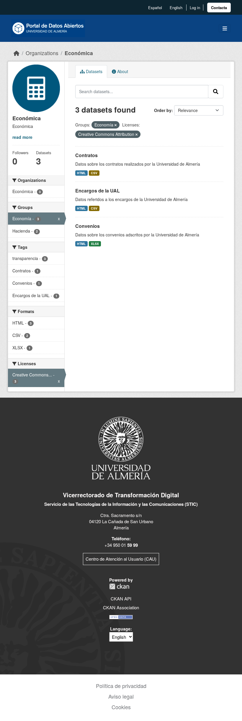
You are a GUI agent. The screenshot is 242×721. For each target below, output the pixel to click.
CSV (94, 173)
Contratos (86, 155)
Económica (79, 53)
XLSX (95, 243)
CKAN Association (121, 607)
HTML (81, 173)
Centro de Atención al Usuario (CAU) (121, 559)
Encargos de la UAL (97, 190)
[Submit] (215, 91)
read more (22, 137)
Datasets (93, 71)
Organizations (42, 53)
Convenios (87, 226)
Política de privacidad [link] (121, 685)
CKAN (119, 586)
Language (120, 629)
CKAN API (121, 598)
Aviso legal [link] (121, 696)
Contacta (219, 7)
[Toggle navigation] (225, 28)
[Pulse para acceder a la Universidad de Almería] (121, 448)
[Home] (16, 53)
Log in (195, 7)
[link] (219, 7)
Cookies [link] (121, 707)
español (155, 7)
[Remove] (116, 125)
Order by (162, 110)
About (122, 71)
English (176, 7)
